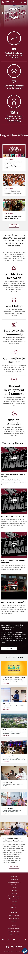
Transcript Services (14, 896)
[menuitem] (3, 939)
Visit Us (14, 885)
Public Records (14, 898)
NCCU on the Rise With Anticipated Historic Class (13, 192)
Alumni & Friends (14, 915)
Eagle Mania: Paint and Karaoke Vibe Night (13, 561)
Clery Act (14, 901)
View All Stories (14, 225)
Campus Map (14, 879)
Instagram (19, 939)
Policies (14, 890)
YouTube (14, 939)
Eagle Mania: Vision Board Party (13, 516)
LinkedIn (24, 939)
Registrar (14, 893)
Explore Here (14, 866)
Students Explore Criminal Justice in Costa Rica (13, 217)
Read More (5, 709)
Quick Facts (14, 921)
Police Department (14, 882)
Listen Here (5, 683)
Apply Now (14, 907)
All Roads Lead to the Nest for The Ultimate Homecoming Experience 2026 (13, 165)
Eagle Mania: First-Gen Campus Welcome (13, 476)
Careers (14, 887)
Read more (5, 787)
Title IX (14, 904)
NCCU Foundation (14, 918)
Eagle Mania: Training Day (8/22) (13, 602)
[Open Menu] (25, 2)
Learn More (9, 648)
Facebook (3, 939)
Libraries (14, 876)
